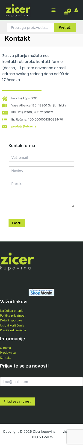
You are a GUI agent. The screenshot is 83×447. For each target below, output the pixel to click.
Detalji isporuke (11, 320)
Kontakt (5, 357)
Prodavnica (8, 352)
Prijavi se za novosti (17, 401)
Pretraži (65, 27)
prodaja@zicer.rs (23, 126)
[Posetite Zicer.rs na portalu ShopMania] (41, 292)
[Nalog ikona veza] (76, 10)
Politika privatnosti (13, 315)
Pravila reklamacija (13, 330)
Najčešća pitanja (11, 310)
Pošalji (16, 223)
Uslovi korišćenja (12, 325)
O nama (5, 348)
